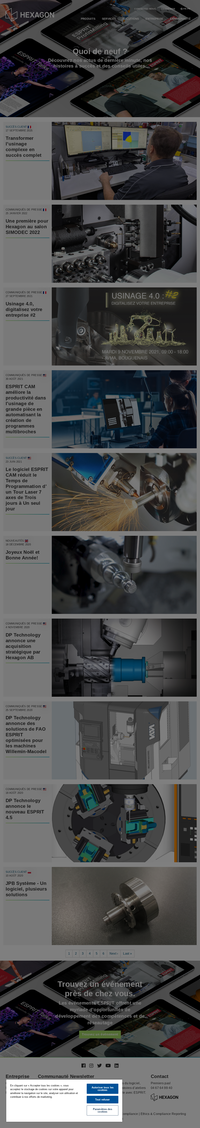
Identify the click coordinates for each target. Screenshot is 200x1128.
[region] (64, 1100)
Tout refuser (102, 1099)
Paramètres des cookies (102, 1110)
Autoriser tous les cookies (102, 1088)
